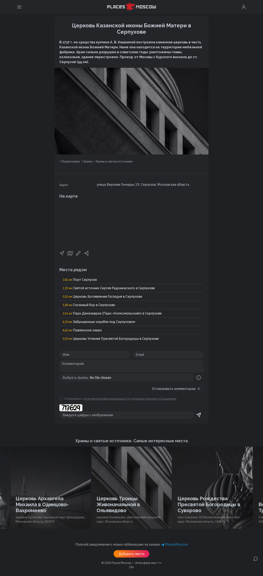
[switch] (200, 388)
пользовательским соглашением (154, 399)
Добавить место (131, 554)
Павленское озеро (82, 330)
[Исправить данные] (78, 253)
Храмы (87, 161)
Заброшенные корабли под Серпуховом (99, 322)
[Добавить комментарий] (255, 558)
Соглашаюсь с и (120, 399)
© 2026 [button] (131, 563)
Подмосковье (71, 161)
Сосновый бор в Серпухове (89, 305)
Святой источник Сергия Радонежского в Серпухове (109, 288)
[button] (61, 253)
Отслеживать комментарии (173, 389)
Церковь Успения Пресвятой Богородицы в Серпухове (111, 338)
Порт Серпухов (80, 280)
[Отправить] (199, 415)
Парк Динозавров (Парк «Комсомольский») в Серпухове (112, 313)
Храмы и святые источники (114, 161)
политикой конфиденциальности (106, 399)
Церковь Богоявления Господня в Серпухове (102, 296)
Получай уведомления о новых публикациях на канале (131, 544)
